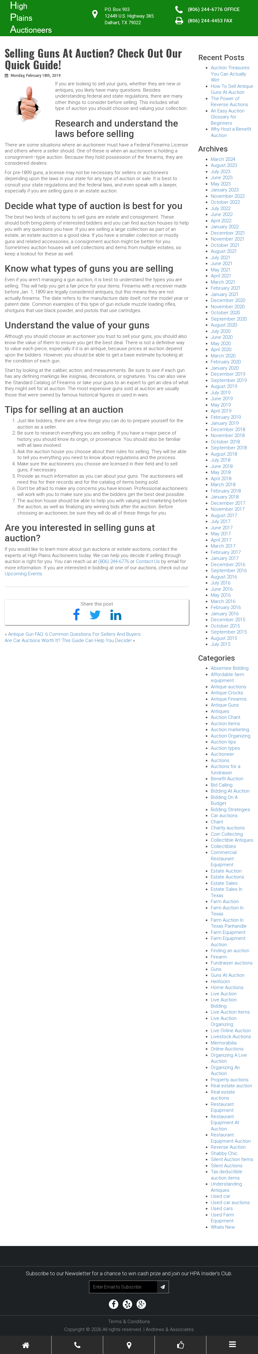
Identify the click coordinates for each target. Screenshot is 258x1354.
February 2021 (226, 288)
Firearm (219, 957)
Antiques (220, 711)
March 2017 (223, 546)
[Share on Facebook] (76, 615)
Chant (217, 822)
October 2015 (225, 626)
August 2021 (224, 251)
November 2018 (227, 435)
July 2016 (220, 583)
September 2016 (229, 570)
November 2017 (227, 509)
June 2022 (222, 214)
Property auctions (230, 1080)
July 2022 (220, 208)
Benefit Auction (227, 779)
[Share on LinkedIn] (115, 615)
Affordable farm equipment (227, 678)
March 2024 (223, 159)
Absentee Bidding (230, 668)
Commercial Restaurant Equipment (224, 859)
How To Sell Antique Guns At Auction (232, 89)
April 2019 (221, 411)
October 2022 (225, 202)
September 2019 (229, 380)
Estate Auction (226, 871)
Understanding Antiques (226, 1187)
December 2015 (228, 620)
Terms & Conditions (129, 1321)
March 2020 (223, 356)
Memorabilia (224, 1043)
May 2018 (221, 472)
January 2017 (224, 558)
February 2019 (226, 417)
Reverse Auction (228, 1147)
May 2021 (221, 270)
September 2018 (229, 448)
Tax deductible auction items (226, 1175)
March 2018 (223, 484)
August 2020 (224, 325)
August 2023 (224, 165)
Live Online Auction (231, 1030)
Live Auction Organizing (224, 1021)
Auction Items (225, 723)
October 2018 (225, 442)
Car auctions (224, 815)
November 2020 (227, 307)
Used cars (222, 1208)
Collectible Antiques (232, 840)
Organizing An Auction (225, 1071)
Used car (220, 1196)
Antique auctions (228, 687)
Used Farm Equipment (222, 1218)
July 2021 (220, 257)
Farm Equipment (228, 932)
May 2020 (221, 343)
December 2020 (228, 300)
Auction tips (223, 742)
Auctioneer (222, 754)
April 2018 (221, 478)
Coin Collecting (227, 834)
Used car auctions (230, 1202)
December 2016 (228, 564)
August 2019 (224, 386)
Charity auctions (228, 828)
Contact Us (148, 561)
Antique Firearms (229, 699)
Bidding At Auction (230, 791)
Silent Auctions (227, 1166)
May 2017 (221, 534)
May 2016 (221, 595)
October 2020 (225, 313)
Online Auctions (227, 1049)
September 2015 (229, 632)
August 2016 (224, 577)
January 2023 (224, 190)
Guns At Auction (227, 975)
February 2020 (226, 362)
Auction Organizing (230, 736)
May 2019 (221, 405)
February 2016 (226, 607)
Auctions (220, 760)
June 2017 (222, 528)
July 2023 (220, 171)
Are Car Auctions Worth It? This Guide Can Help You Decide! (68, 640)
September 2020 (229, 319)
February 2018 (226, 491)
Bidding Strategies (230, 809)
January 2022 (224, 227)
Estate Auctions (227, 877)
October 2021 (225, 245)
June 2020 (222, 337)
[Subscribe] (163, 1287)
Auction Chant (225, 717)
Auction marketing (230, 729)
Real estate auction (231, 1086)
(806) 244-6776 (205, 9)
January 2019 (224, 423)
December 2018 (228, 429)
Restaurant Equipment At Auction (225, 1123)
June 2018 (222, 466)
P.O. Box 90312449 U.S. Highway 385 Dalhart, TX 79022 (129, 16)
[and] (129, 1345)
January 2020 (224, 368)
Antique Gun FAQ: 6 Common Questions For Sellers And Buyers (74, 634)
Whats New (223, 1227)
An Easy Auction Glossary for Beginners (227, 117)
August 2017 (224, 515)
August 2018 (224, 454)
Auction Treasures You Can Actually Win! (230, 74)
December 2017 (228, 503)
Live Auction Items (230, 1012)
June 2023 (222, 177)
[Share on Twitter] (95, 615)
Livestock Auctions (231, 1036)
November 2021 (227, 239)
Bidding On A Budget (224, 800)
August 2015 (224, 638)
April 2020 (221, 349)
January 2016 (224, 614)
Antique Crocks (227, 693)
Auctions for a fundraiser (225, 770)
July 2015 (220, 644)
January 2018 (224, 497)
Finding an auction (230, 950)
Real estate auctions (223, 1095)
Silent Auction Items (232, 1159)
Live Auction (224, 994)
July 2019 (220, 392)
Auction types (225, 748)
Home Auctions (227, 987)
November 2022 (227, 196)
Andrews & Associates (170, 1329)
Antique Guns (225, 705)
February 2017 (226, 552)
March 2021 (223, 282)
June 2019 (222, 398)
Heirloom (220, 981)
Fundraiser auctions (232, 963)
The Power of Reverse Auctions (229, 102)
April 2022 (221, 221)
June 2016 (222, 589)
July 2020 (220, 331)
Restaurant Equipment (222, 1107)
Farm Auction (225, 901)
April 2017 (221, 540)
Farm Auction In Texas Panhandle (229, 923)
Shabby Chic (224, 1153)
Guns (216, 969)
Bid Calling (222, 785)
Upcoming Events (23, 574)
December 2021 (228, 233)
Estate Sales (224, 883)
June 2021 (222, 263)
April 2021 (221, 276)
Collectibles (223, 846)
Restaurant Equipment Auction (231, 1138)
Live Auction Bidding (224, 1003)
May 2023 (221, 184)
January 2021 (224, 294)
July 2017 (220, 521)
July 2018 (220, 460)
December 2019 (228, 374)
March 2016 (223, 601)
